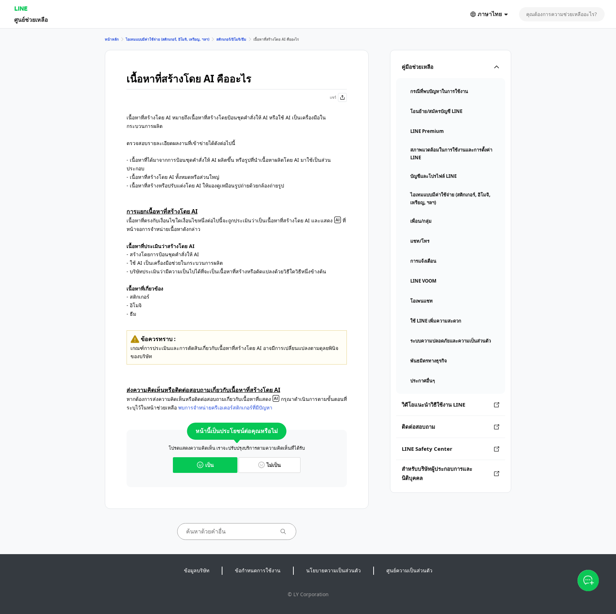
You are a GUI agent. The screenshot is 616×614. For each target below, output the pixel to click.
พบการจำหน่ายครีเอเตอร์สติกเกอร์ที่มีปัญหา (225, 407)
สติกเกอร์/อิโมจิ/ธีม (231, 39)
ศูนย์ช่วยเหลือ (31, 19)
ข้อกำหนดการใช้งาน (258, 570)
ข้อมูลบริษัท (196, 570)
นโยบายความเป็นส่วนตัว (333, 570)
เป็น (209, 464)
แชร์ (333, 97)
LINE (20, 8)
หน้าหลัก (112, 39)
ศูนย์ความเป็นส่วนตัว (409, 570)
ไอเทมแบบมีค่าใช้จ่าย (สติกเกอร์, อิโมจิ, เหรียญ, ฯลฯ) (167, 39)
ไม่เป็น (274, 464)
